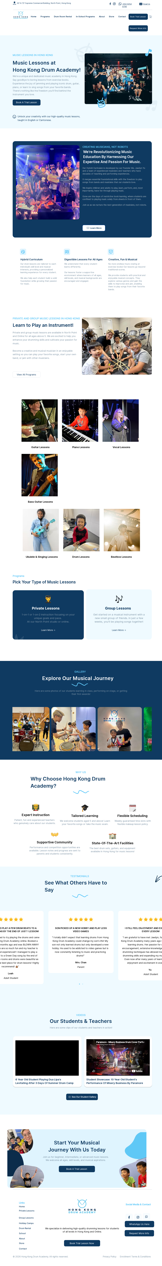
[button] (45, 16)
